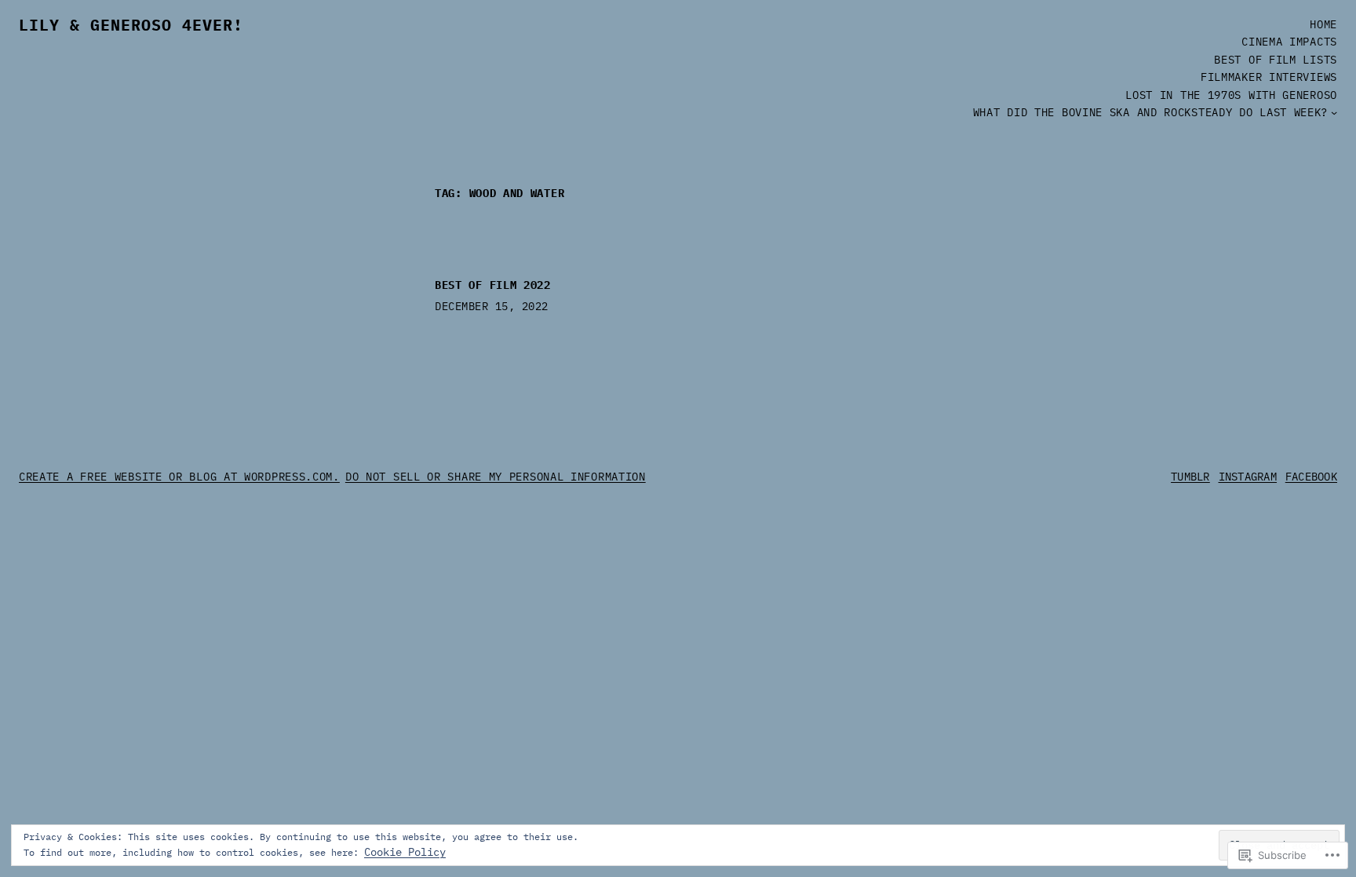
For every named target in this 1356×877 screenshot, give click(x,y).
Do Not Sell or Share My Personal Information (495, 477)
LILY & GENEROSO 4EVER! (131, 24)
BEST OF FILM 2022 (493, 285)
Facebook (1311, 477)
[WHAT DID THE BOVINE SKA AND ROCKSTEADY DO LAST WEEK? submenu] (1334, 112)
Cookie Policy (405, 852)
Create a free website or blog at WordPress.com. (179, 477)
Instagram (1248, 477)
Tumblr (1190, 477)
